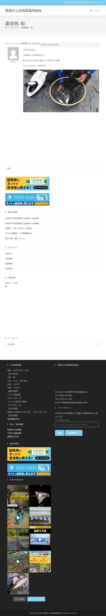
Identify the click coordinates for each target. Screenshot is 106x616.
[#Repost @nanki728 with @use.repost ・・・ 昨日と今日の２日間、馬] (18, 517)
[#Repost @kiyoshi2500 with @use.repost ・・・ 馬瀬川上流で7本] (18, 539)
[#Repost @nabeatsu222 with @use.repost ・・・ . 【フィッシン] (40, 561)
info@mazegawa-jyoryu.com (74, 402)
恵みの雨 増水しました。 (16, 238)
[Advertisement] (53, 139)
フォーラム (16, 43)
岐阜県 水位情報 (14, 429)
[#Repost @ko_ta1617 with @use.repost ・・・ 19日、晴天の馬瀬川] (40, 517)
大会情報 (8, 258)
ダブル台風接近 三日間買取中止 (18, 233)
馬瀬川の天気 (13, 436)
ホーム (7, 43)
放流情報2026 (13, 419)
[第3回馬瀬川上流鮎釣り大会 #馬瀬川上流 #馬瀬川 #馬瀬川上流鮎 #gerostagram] (40, 539)
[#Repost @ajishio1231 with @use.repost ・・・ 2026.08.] (18, 583)
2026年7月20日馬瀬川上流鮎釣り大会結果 (22, 218)
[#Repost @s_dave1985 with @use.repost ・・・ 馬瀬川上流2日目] (40, 495)
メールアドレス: (62, 420)
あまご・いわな (11, 283)
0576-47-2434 (65, 395)
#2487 (97, 44)
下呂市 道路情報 (14, 433)
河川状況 (8, 268)
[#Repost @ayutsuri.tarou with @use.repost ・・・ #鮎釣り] (18, 561)
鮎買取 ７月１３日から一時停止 (18, 228)
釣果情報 (24, 43)
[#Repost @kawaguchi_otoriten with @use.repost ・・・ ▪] (18, 495)
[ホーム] (6, 27)
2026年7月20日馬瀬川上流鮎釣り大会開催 (22, 223)
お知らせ (8, 253)
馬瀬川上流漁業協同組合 (23, 10)
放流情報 (8, 263)
